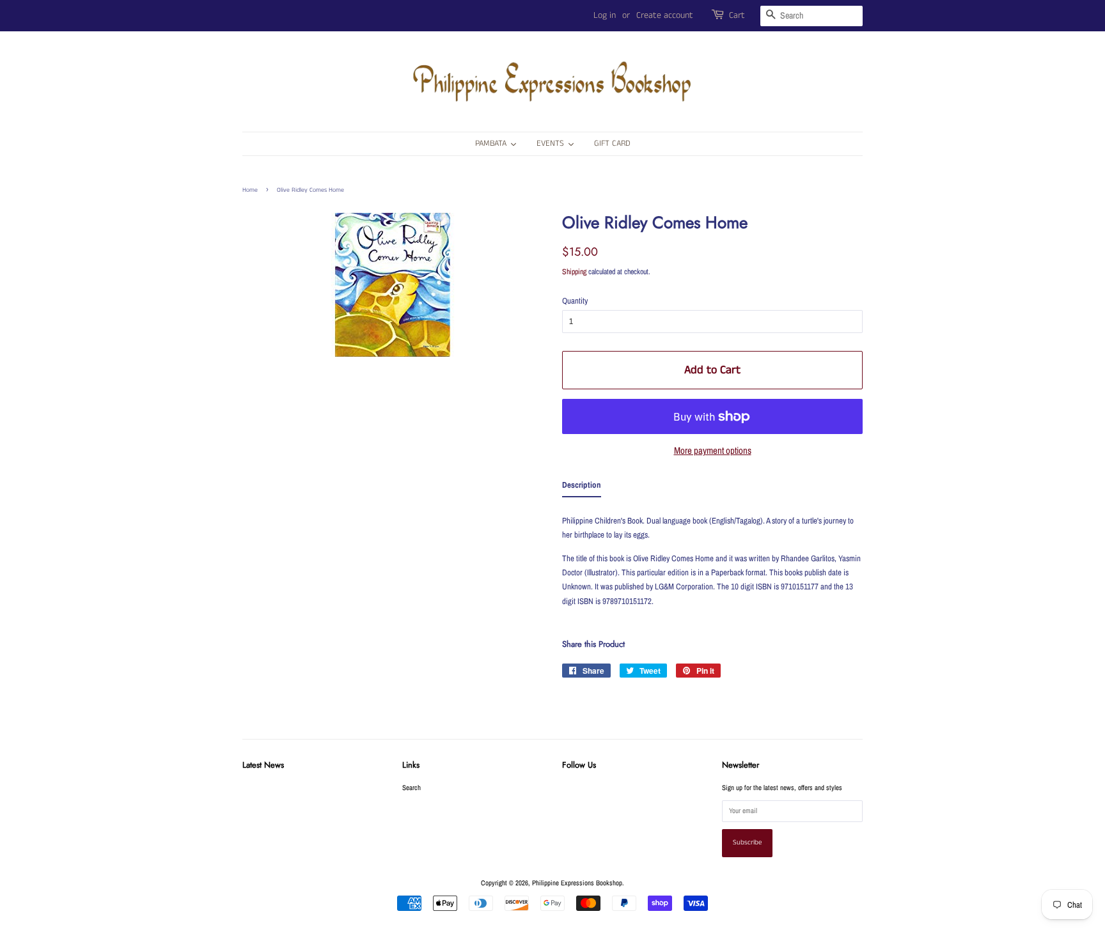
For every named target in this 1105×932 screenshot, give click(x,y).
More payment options (712, 450)
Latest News (263, 765)
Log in (604, 15)
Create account (664, 15)
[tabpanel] (712, 562)
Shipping (574, 272)
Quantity (575, 300)
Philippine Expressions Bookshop (577, 882)
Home (250, 189)
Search (411, 787)
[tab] (581, 487)
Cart (737, 15)
